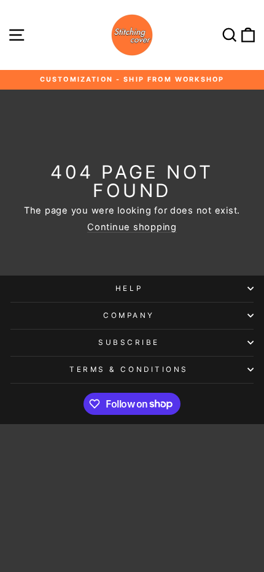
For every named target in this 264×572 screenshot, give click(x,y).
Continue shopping (132, 227)
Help (128, 288)
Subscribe (129, 342)
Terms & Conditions (128, 369)
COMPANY (129, 315)
